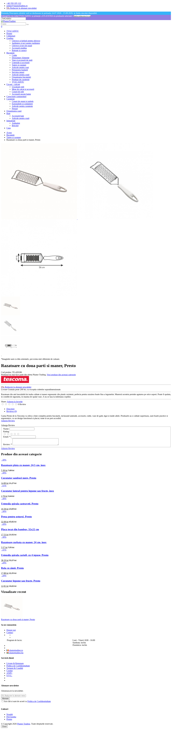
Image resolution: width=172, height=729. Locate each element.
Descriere (10, 409)
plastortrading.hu (16, 653)
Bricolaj (15, 125)
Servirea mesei (18, 72)
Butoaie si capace (19, 50)
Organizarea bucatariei (21, 77)
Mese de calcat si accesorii (23, 89)
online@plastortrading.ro (17, 6)
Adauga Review (8, 421)
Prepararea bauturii (20, 70)
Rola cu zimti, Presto (12, 568)
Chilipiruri (10, 36)
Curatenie (10, 99)
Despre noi (11, 630)
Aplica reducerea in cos (82, 16)
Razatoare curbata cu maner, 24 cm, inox (23, 542)
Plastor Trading (23, 724)
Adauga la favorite (15, 401)
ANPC (9, 673)
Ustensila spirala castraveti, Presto (19, 503)
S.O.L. (9, 675)
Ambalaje (16, 123)
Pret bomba (11, 717)
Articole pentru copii (20, 75)
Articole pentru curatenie (22, 106)
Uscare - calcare (13, 84)
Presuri (15, 108)
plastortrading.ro (16, 650)
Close (4, 726)
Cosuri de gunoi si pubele (22, 101)
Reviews (11, 411)
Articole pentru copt (20, 67)
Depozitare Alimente (20, 58)
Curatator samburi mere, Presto (18, 478)
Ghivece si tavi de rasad (22, 45)
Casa (8, 128)
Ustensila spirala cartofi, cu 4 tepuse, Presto (25, 555)
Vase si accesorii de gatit (22, 60)
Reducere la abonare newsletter (21, 8)
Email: (6, 437)
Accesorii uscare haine (21, 94)
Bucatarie (10, 53)
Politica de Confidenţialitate (18, 666)
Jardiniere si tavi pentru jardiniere (26, 43)
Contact (9, 632)
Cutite (14, 55)
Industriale (10, 121)
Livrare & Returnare (15, 663)
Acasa (9, 132)
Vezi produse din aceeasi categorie (61, 375)
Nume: (6, 429)
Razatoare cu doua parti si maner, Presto (18, 619)
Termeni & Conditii (14, 668)
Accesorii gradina (19, 48)
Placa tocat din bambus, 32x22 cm (20, 529)
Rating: (6, 431)
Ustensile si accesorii (20, 62)
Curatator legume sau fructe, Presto (20, 580)
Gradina (9, 38)
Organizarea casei (14, 111)
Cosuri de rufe (18, 91)
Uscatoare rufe (18, 87)
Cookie (9, 670)
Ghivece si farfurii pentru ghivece (26, 41)
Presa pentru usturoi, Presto (16, 516)
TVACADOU (12, 31)
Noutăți (9, 714)
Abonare (5, 698)
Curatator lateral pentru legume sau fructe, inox (27, 490)
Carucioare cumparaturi (16, 96)
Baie (8, 113)
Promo (9, 33)
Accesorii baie (18, 116)
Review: (7, 444)
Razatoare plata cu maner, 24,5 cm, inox (23, 465)
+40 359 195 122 (13, 3)
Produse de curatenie (20, 79)
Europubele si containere (22, 104)
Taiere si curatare (19, 65)
